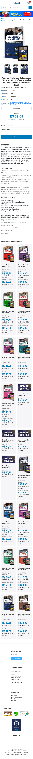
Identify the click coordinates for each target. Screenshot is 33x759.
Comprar (16, 137)
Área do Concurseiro (16, 671)
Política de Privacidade (16, 682)
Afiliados (16, 659)
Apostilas (14, 20)
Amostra (17, 108)
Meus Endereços (15, 698)
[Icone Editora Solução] (16, 3)
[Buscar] (30, 7)
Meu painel (14, 695)
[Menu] (3, 3)
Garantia (13, 674)
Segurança (13, 680)
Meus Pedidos (14, 700)
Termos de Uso (14, 684)
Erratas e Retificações (16, 676)
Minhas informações (16, 697)
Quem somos (14, 654)
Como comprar (14, 673)
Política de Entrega (15, 677)
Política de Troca (15, 679)
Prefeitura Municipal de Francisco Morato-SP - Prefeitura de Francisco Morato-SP (20, 104)
